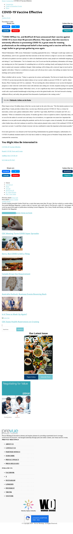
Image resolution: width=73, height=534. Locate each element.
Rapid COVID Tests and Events (12, 151)
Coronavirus (9, 4)
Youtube (9, 496)
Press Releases (12, 463)
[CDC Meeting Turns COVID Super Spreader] (12, 230)
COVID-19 (9, 185)
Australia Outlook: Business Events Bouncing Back (24, 294)
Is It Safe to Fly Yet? (8, 160)
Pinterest (10, 488)
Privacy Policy (12, 459)
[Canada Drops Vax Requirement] (12, 270)
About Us (10, 444)
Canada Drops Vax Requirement (16, 274)
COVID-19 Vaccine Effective (11, 147)
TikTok (9, 492)
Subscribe (10, 456)
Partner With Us (13, 452)
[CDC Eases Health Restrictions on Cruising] (6, 318)
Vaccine (8, 188)
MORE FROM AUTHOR (24, 213)
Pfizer (7, 186)
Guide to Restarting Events (14, 6)
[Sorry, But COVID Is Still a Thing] (12, 250)
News (7, 8)
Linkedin (9, 484)
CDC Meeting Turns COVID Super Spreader (20, 233)
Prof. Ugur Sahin (11, 194)
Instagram (10, 480)
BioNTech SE (10, 190)
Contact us (11, 448)
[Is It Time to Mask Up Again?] (12, 310)
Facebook (10, 472)
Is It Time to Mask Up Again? (14, 314)
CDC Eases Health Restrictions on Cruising (20, 321)
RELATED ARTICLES (9, 213)
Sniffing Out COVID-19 (9, 155)
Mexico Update (13, 199)
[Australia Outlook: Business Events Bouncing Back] (12, 290)
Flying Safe (14, 198)
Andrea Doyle (6, 18)
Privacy (34, 519)
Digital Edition (31, 377)
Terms (38, 519)
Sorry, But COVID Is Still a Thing (16, 254)
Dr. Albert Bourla (11, 192)
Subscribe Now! (45, 377)
